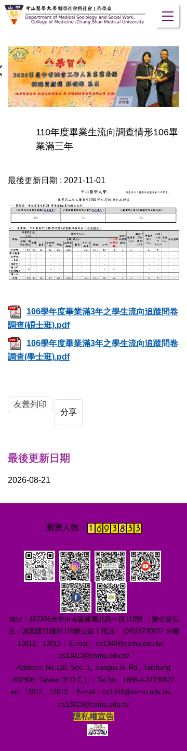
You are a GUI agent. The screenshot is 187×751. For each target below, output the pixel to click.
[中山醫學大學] (74, 14)
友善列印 (30, 404)
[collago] (39, 565)
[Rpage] (97, 728)
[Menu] (167, 16)
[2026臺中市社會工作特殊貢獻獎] (93, 77)
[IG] (74, 565)
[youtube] (145, 565)
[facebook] (75, 596)
